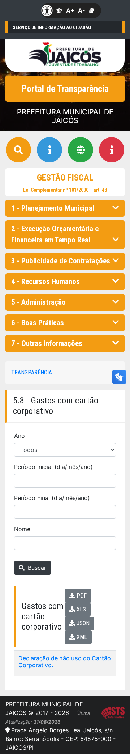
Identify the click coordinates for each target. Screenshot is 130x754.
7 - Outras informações (46, 343)
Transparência (31, 372)
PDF (81, 595)
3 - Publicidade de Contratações (60, 261)
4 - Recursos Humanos (45, 281)
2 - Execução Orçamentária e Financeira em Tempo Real (55, 234)
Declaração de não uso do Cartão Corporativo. (64, 662)
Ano (19, 435)
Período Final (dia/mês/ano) (52, 497)
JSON (82, 623)
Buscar (36, 567)
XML (81, 637)
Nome (22, 529)
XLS (80, 609)
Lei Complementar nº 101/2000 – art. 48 (65, 190)
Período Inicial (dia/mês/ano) (53, 466)
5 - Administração (38, 302)
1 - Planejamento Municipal (52, 208)
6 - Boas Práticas (37, 322)
